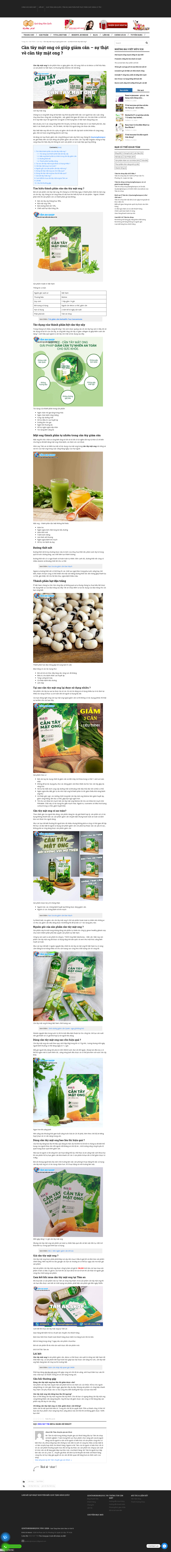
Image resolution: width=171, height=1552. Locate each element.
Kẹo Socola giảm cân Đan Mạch (60, 566)
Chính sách (120, 35)
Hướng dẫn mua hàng (116, 1501)
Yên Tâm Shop (136, 1499)
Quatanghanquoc (98, 137)
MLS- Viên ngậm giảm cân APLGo (61, 1251)
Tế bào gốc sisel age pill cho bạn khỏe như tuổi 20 (130, 67)
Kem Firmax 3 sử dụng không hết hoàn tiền (128, 79)
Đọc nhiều (124, 90)
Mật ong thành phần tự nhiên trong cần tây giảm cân (57, 156)
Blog (95, 35)
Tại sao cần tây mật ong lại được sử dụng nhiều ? (52, 163)
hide (59, 147)
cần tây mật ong (33, 1486)
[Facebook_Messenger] (164, 1546)
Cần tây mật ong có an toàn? (45, 166)
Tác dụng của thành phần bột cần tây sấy (52, 154)
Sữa (144, 160)
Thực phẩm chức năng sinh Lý (127, 164)
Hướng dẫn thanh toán (117, 1504)
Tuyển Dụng (136, 35)
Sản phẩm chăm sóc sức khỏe (127, 160)
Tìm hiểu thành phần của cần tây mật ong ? (50, 151)
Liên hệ (41, 7)
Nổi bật (118, 157)
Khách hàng (91, 1502)
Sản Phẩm (43, 35)
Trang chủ (29, 35)
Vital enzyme (60, 35)
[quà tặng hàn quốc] (38, 24)
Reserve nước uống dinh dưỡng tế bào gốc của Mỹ (131, 83)
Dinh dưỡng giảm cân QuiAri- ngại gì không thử (66, 1028)
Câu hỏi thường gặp (42, 183)
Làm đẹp (39, 41)
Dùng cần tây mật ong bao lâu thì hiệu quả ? (50, 173)
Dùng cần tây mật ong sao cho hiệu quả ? (49, 171)
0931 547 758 (44, 1424)
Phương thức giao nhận (117, 1507)
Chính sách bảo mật (29, 7)
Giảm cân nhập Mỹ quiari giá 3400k (61, 1367)
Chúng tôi (127, 153)
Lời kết (37, 181)
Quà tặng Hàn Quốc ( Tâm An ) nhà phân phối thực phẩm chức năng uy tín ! (74, 7)
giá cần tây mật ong (48, 1486)
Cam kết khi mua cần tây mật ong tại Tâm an (51, 178)
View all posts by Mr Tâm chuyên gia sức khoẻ (53, 1460)
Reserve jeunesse (80, 35)
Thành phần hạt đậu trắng (47, 161)
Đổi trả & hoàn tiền (115, 1510)
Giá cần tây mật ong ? (42, 176)
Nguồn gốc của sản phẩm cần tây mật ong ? (50, 168)
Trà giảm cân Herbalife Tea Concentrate (65, 319)
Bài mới (140, 90)
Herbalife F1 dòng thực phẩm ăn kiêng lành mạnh (130, 75)
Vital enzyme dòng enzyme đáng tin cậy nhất (129, 55)
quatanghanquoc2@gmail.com (35, 1541)
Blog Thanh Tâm (93, 1499)
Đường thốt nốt (44, 159)
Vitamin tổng (120, 168)
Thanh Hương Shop (138, 1502)
